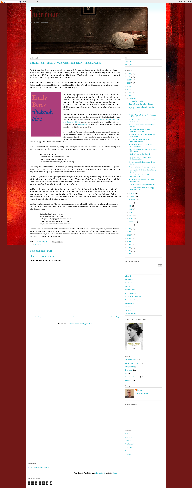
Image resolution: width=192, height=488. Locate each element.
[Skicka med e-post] (53, 242)
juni (130, 209)
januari (131, 225)
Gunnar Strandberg (131, 300)
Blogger (115, 473)
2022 (129, 86)
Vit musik (128, 454)
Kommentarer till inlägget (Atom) (81, 324)
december (132, 98)
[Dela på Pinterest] (62, 242)
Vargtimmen (129, 451)
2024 (129, 80)
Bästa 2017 (128, 434)
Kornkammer (129, 303)
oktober (132, 196)
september (133, 200)
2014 (129, 241)
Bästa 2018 (128, 437)
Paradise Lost (129, 444)
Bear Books (129, 283)
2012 (129, 247)
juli (130, 206)
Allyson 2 (128, 276)
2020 (129, 92)
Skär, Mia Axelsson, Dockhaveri (139, 154)
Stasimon (128, 307)
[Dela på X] (57, 242)
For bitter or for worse (132, 377)
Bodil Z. (127, 286)
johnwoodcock (100, 473)
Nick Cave (128, 380)
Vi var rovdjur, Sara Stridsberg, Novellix (142, 167)
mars (131, 218)
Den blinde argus (130, 293)
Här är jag (128, 64)
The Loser (128, 310)
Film (126, 373)
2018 (129, 229)
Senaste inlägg (36, 317)
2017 (129, 232)
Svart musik (129, 447)
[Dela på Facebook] (59, 242)
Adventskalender (130, 360)
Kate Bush (128, 440)
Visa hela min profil (141, 393)
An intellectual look (41, 245)
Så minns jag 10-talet (136, 101)
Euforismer (128, 370)
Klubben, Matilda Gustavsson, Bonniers (142, 184)
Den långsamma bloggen (133, 296)
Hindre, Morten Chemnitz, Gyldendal (141, 104)
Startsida (76, 317)
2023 (129, 83)
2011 (129, 251)
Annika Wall (129, 279)
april (131, 215)
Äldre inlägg (115, 317)
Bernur (139, 390)
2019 (129, 95)
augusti (131, 203)
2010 (129, 254)
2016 (129, 235)
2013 (129, 244)
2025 (129, 77)
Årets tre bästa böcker (136, 112)
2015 (129, 238)
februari (132, 222)
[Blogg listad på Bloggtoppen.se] (39, 467)
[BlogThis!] (55, 242)
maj (130, 212)
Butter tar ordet (130, 290)
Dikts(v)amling (130, 366)
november (132, 193)
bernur (45, 15)
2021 (129, 89)
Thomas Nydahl (130, 314)
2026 (129, 73)
